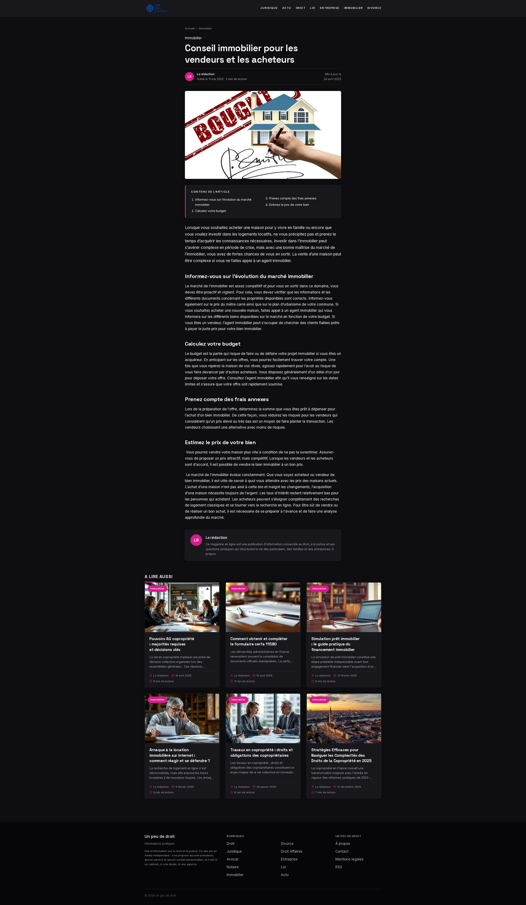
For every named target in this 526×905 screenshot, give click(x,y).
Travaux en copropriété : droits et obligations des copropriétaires (261, 752)
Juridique (269, 7)
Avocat (232, 859)
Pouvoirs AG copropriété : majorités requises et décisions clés (171, 644)
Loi (312, 7)
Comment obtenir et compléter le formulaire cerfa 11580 (258, 641)
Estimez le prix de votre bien (289, 204)
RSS (338, 867)
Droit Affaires (291, 851)
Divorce (374, 7)
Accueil (190, 28)
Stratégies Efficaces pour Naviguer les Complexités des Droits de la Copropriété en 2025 (341, 755)
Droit (301, 7)
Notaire (233, 867)
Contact (341, 851)
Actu (286, 7)
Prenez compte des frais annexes (292, 198)
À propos (342, 844)
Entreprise (329, 7)
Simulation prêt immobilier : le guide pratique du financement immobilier (335, 644)
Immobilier (353, 7)
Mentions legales (349, 859)
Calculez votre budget (210, 211)
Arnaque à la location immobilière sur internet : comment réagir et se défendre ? (179, 755)
